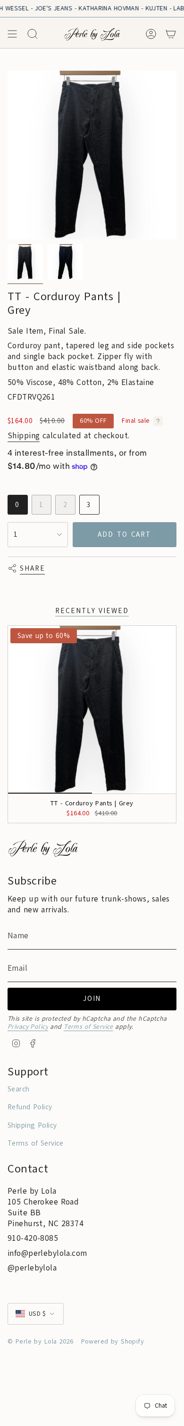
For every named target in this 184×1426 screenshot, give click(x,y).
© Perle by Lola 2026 (41, 1341)
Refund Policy (30, 1107)
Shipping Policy (32, 1125)
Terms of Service (88, 1026)
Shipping (24, 435)
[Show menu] (12, 34)
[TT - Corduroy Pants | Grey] (92, 710)
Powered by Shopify (112, 1341)
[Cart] (171, 34)
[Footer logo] (43, 848)
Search (19, 1089)
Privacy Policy (28, 1026)
